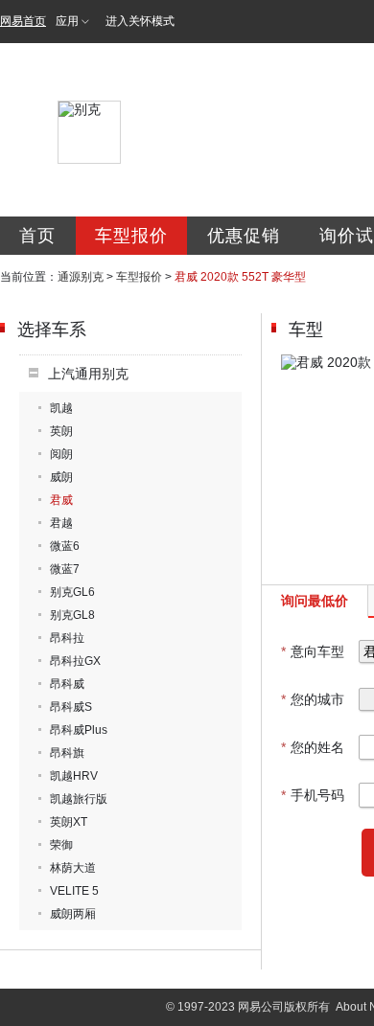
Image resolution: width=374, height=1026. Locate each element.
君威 (61, 500)
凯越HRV (74, 776)
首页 (37, 235)
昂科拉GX (75, 661)
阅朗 (61, 454)
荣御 (61, 845)
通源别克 (81, 277)
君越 (61, 523)
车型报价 (131, 235)
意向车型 (312, 651)
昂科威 (67, 684)
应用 (67, 21)
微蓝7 (65, 569)
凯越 (61, 408)
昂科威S (71, 707)
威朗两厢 (73, 914)
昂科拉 (67, 638)
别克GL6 (72, 592)
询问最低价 (314, 600)
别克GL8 (72, 615)
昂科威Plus (78, 730)
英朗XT (68, 822)
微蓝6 (65, 546)
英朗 (61, 431)
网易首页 (23, 21)
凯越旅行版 (78, 799)
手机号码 (312, 795)
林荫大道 (73, 868)
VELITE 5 (74, 891)
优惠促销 (243, 235)
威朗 (61, 477)
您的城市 (312, 699)
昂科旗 (67, 753)
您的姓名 (312, 747)
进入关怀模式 (140, 21)
